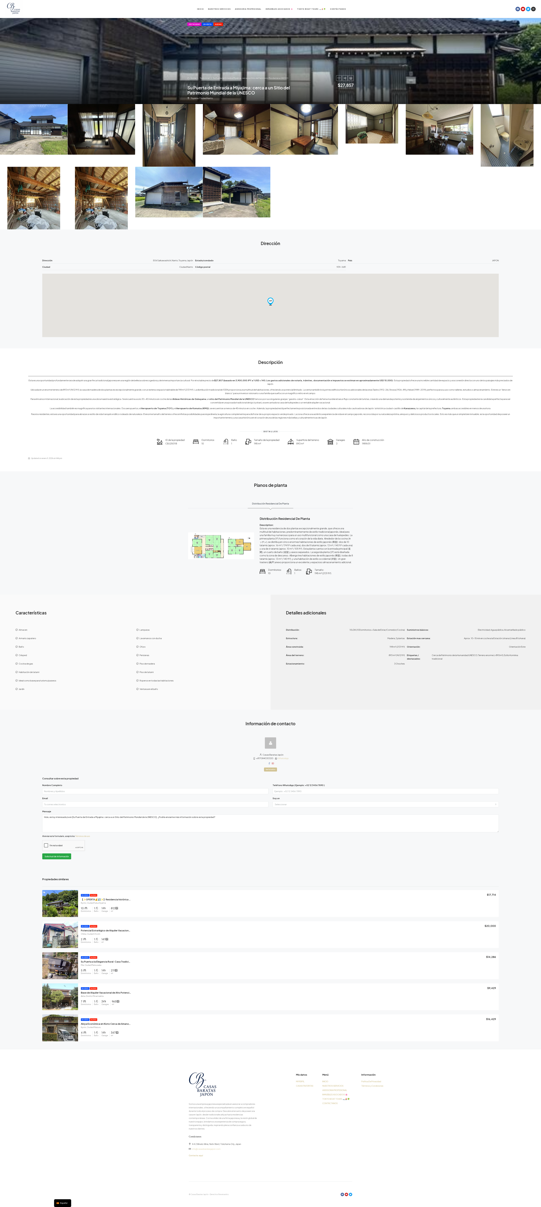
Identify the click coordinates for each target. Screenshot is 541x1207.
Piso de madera (147, 663)
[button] (270, 301)
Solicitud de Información (57, 856)
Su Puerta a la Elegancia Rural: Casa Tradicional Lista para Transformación (122, 961)
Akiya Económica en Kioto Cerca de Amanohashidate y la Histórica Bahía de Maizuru (128, 1023)
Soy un (276, 798)
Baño (21, 646)
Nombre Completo (52, 785)
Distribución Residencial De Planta (270, 503)
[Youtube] (523, 9)
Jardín (21, 689)
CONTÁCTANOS (338, 9)
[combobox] (386, 804)
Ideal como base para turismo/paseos (37, 680)
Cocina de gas (26, 663)
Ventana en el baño (149, 689)
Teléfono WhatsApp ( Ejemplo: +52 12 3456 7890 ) (299, 785)
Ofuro (143, 646)
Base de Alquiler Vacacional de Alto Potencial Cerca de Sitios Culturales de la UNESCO (129, 992)
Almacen (23, 629)
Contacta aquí (196, 1155)
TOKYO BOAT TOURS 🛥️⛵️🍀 (311, 9)
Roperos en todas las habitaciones (157, 680)
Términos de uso (82, 836)
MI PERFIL (300, 1081)
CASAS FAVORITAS (304, 1085)
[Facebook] (517, 9)
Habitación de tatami (29, 672)
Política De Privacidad (371, 1081)
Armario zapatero (27, 638)
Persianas (144, 655)
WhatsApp (283, 758)
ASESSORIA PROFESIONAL (248, 9)
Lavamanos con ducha (151, 638)
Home (193, 78)
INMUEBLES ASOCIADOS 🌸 (279, 9)
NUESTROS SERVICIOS (219, 9)
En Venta (85, 895)
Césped (23, 655)
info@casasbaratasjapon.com (206, 1149)
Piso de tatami (147, 672)
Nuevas (94, 895)
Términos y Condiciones (372, 1085)
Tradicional (204, 78)
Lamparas (145, 629)
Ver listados (270, 769)
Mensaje (46, 811)
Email (45, 798)
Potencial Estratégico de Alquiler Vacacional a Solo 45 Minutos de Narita (121, 930)
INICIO (200, 9)
